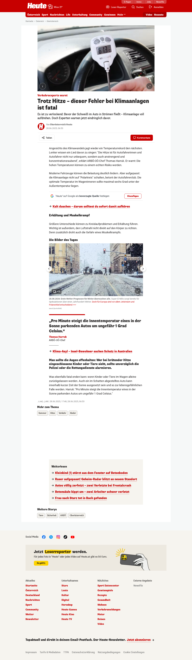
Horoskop (67, 604)
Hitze (52, 413)
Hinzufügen (133, 196)
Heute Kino (68, 614)
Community (95, 14)
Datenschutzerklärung (83, 652)
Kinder (73, 413)
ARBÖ (63, 515)
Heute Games (69, 609)
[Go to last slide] (49, 269)
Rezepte (102, 595)
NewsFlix (138, 585)
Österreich (33, 14)
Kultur (65, 595)
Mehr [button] (120, 14)
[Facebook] (44, 536)
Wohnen (102, 604)
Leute (65, 590)
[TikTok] (65, 536)
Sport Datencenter (108, 585)
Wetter (30, 614)
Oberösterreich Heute (61, 124)
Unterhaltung (79, 14)
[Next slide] (143, 269)
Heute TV (67, 619)
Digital (65, 600)
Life (68, 14)
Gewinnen (110, 14)
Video (149, 14)
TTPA (66, 652)
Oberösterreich (52, 21)
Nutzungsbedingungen (109, 652)
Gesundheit (104, 600)
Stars (65, 585)
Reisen (101, 619)
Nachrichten (33, 600)
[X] (51, 536)
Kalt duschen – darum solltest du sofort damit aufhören (91, 207)
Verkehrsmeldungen (109, 609)
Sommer (42, 413)
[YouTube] (72, 536)
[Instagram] (58, 536)
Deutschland (33, 595)
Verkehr (62, 413)
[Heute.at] (37, 6)
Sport (45, 14)
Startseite (29, 21)
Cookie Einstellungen (133, 652)
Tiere (41, 515)
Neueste (159, 14)
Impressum (31, 652)
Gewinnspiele (105, 590)
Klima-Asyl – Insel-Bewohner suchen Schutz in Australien (92, 351)
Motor (101, 614)
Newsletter (32, 619)
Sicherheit (51, 515)
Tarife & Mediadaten (50, 652)
